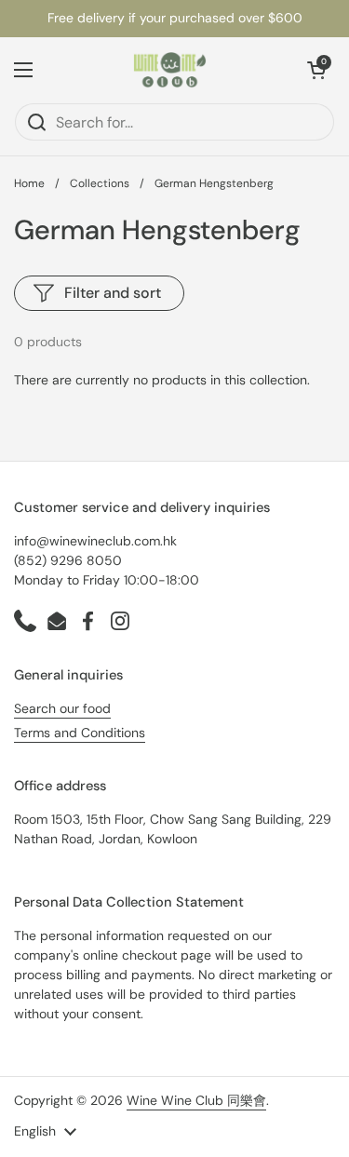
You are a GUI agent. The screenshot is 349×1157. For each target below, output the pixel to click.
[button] (316, 69)
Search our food (62, 708)
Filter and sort (112, 293)
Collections (99, 183)
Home (29, 183)
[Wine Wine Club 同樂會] (170, 69)
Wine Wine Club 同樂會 (196, 1100)
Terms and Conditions (79, 732)
